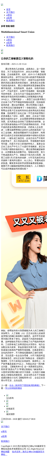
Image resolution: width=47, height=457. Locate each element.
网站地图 (5, 452)
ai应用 (9, 18)
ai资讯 (9, 15)
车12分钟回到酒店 (13, 388)
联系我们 (10, 20)
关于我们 (10, 12)
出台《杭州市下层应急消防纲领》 (25, 385)
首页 (8, 9)
